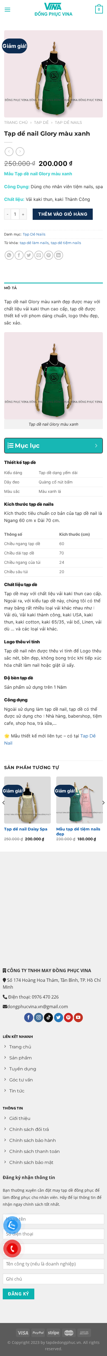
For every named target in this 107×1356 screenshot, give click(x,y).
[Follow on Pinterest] (68, 1017)
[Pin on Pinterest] (48, 255)
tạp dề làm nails (34, 243)
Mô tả (10, 288)
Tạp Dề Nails (68, 122)
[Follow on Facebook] (28, 1017)
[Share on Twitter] (28, 255)
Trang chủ (16, 122)
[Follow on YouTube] (78, 1017)
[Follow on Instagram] (38, 1017)
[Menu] (7, 9)
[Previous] (4, 813)
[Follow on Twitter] (58, 1017)
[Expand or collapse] (96, 445)
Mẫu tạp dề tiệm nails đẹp (78, 831)
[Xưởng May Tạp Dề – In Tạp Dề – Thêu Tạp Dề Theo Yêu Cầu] (54, 10)
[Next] (103, 813)
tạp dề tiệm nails (66, 243)
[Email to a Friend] (38, 255)
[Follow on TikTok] (48, 1017)
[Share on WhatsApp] (9, 255)
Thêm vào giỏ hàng (62, 214)
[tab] (53, 288)
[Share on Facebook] (19, 255)
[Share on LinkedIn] (58, 255)
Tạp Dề (41, 122)
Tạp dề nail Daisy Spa (25, 829)
